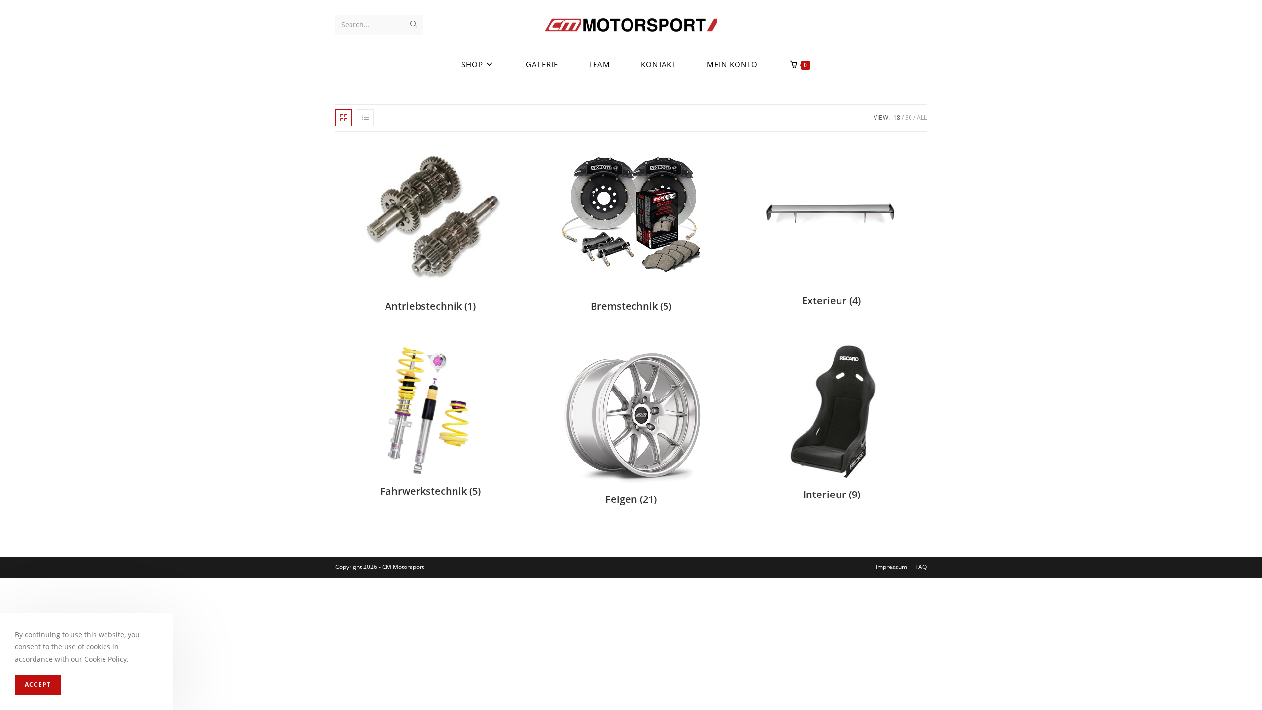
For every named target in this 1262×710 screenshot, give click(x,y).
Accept (38, 685)
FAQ (921, 567)
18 (896, 117)
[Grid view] (343, 117)
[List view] (365, 117)
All (922, 117)
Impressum (891, 567)
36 (908, 117)
